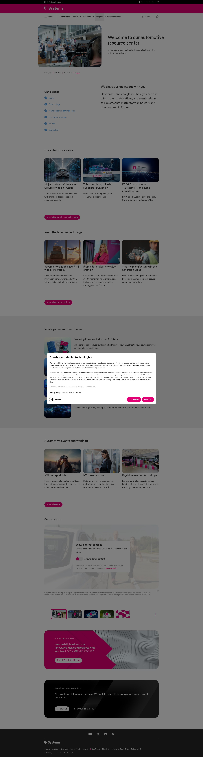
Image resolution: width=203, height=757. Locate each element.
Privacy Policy (55, 392)
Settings (58, 399)
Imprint (65, 392)
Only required (134, 399)
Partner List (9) (75, 392)
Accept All (148, 399)
